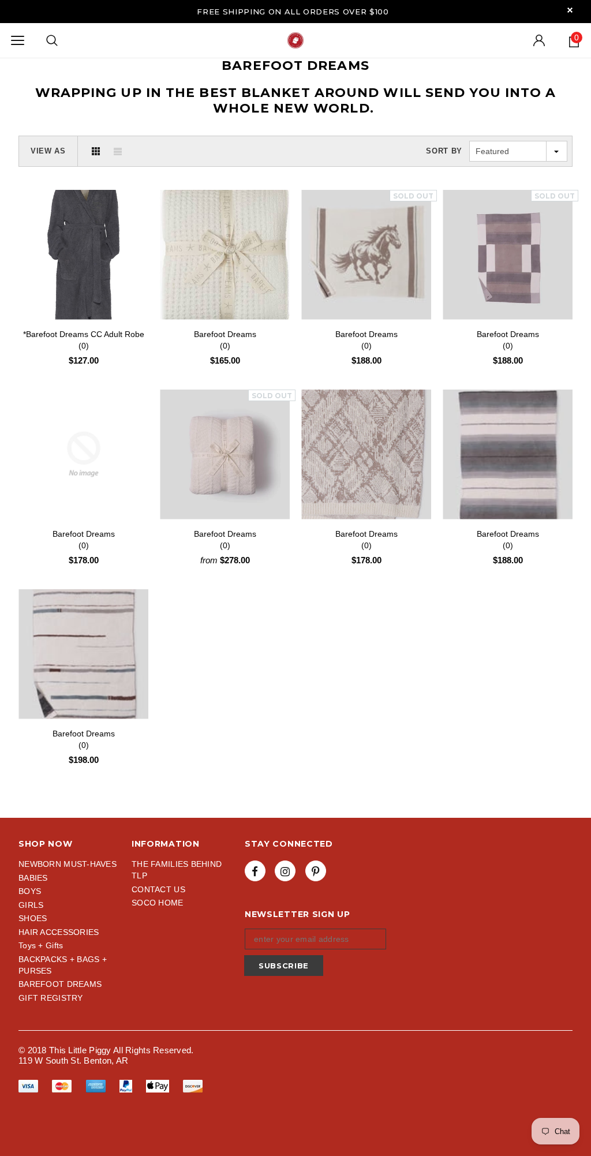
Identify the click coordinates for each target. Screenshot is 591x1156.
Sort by (444, 151)
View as (48, 151)
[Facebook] (255, 871)
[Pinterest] (315, 871)
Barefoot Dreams (225, 340)
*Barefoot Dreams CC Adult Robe (83, 340)
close (570, 10)
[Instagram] (285, 871)
